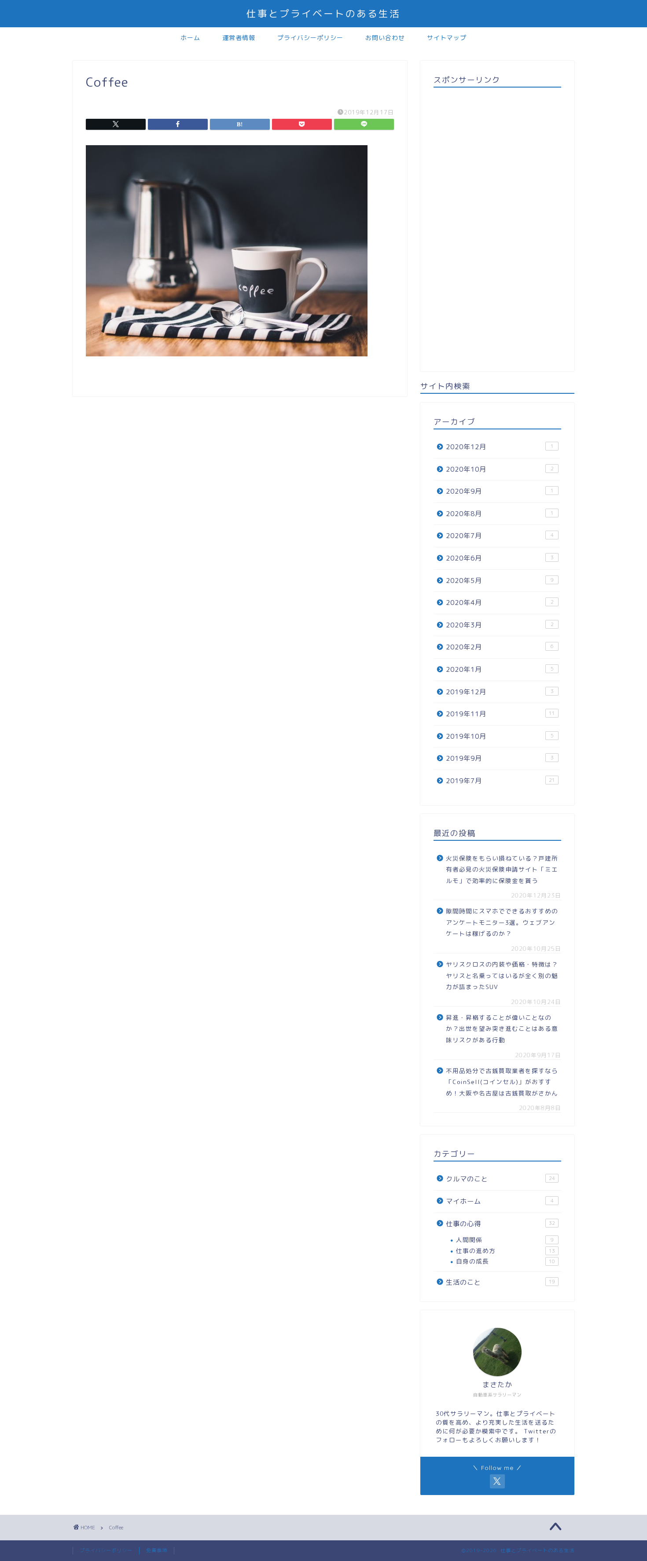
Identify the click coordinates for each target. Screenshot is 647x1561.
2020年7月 (500, 535)
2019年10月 (500, 736)
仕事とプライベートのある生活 (323, 13)
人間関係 (505, 1239)
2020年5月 (500, 580)
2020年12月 (500, 446)
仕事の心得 (500, 1223)
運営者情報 (238, 38)
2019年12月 (500, 691)
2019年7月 (500, 780)
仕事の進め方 (505, 1250)
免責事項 (156, 1550)
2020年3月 (500, 625)
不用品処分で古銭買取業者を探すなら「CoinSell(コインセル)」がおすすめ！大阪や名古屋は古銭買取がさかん (502, 1081)
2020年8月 (500, 513)
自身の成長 (505, 1261)
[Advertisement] (497, 226)
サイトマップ (447, 38)
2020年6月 (500, 558)
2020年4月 (500, 602)
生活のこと (500, 1282)
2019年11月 (500, 713)
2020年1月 (500, 669)
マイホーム (500, 1201)
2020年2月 (500, 647)
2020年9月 (500, 491)
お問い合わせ (385, 38)
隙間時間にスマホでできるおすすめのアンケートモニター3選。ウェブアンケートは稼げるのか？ (502, 922)
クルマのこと (500, 1179)
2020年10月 (500, 469)
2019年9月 (500, 758)
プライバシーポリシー (310, 38)
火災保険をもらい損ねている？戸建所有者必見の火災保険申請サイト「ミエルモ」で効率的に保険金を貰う (502, 869)
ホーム (190, 38)
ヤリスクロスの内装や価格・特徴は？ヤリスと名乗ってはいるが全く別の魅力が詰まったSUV (502, 975)
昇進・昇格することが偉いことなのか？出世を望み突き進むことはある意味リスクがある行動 (502, 1028)
